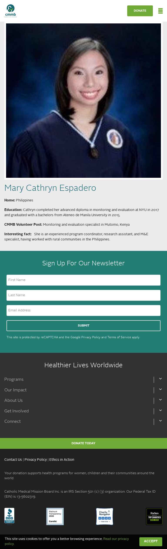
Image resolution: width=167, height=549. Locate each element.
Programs (13, 379)
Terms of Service (119, 337)
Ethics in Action (61, 460)
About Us (13, 401)
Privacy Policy (90, 337)
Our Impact (15, 390)
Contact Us (13, 460)
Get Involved (16, 411)
